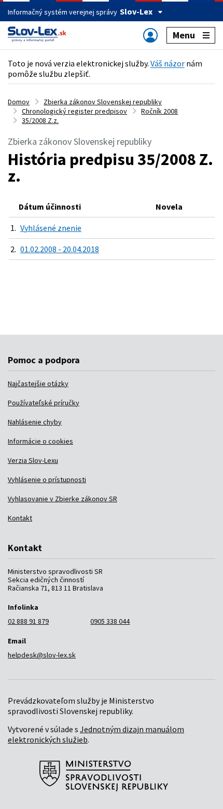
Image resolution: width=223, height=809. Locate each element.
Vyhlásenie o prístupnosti (47, 479)
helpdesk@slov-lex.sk (42, 655)
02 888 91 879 (28, 621)
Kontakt (20, 518)
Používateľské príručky (43, 402)
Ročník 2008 (159, 111)
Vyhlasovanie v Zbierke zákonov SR (62, 498)
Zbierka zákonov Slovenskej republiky (103, 101)
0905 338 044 (110, 621)
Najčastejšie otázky (38, 383)
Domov (19, 101)
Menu (184, 35)
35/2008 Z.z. (40, 120)
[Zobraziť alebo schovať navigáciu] (150, 35)
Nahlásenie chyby (35, 422)
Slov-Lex (136, 11)
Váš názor (167, 63)
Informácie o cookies (40, 441)
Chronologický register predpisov (74, 111)
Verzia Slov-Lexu (33, 460)
